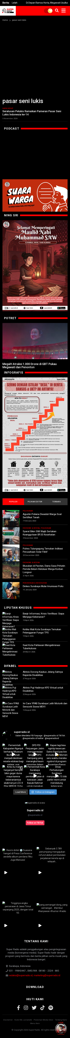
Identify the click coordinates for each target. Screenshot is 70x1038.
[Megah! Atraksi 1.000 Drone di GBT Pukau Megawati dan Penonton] (35, 341)
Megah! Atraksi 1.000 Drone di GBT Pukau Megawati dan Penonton (29, 365)
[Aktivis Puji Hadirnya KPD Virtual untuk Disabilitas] (11, 692)
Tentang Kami (61, 1020)
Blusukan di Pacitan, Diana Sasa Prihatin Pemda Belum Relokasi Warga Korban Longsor (44, 569)
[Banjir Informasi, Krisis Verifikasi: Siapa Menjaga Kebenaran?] (11, 620)
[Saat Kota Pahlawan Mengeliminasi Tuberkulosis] (11, 650)
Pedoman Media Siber (43, 1020)
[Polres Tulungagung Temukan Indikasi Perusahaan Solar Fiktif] (11, 552)
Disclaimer (8, 1020)
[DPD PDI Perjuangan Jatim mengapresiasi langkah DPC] (35, 754)
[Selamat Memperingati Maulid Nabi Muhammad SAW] (35, 265)
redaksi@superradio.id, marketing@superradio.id (34, 975)
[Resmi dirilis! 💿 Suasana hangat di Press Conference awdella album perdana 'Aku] (17, 855)
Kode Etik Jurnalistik (23, 1020)
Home (5, 20)
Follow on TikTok (35, 823)
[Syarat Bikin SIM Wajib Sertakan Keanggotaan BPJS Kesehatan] (11, 535)
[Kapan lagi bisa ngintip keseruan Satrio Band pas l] (57, 754)
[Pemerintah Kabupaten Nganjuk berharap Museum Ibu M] (13, 754)
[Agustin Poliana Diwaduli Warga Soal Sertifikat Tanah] (11, 518)
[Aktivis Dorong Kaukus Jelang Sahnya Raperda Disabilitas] (11, 678)
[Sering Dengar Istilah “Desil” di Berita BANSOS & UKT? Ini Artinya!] (35, 434)
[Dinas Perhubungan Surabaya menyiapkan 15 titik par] (57, 776)
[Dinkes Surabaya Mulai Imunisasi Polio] (11, 590)
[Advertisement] (35, 58)
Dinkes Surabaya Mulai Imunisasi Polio (43, 586)
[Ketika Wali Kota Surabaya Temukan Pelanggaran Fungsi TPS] (11, 636)
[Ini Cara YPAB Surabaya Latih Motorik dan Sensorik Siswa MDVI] (11, 710)
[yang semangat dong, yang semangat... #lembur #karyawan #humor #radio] (52, 908)
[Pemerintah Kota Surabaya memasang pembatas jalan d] (35, 776)
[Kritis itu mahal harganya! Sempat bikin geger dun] (13, 776)
